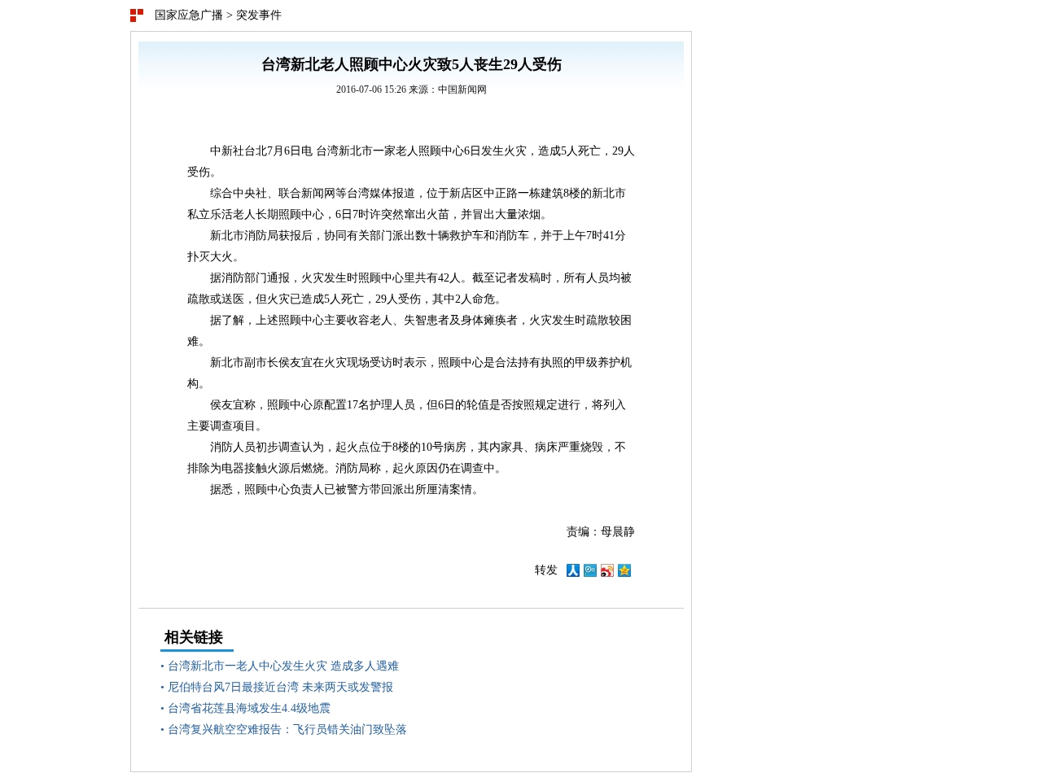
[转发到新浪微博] (607, 573)
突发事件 (259, 15)
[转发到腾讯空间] (624, 573)
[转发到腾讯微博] (590, 573)
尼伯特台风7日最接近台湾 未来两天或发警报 (280, 687)
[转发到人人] (573, 573)
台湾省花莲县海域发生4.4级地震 (249, 708)
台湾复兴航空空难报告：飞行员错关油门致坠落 (287, 729)
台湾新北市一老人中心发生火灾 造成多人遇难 (283, 666)
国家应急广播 (189, 15)
